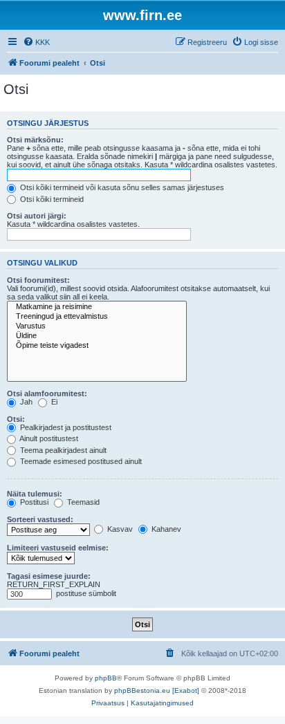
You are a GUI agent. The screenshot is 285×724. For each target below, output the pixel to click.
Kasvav (119, 529)
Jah (25, 402)
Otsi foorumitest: (38, 280)
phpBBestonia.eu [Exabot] (156, 690)
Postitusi (33, 502)
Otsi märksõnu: (35, 140)
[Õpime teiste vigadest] (96, 346)
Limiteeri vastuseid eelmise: (58, 548)
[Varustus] (96, 326)
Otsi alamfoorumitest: (47, 393)
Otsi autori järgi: (36, 216)
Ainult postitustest (48, 438)
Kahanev (165, 529)
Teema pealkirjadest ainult (62, 450)
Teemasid (82, 502)
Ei (53, 402)
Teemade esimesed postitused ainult (80, 461)
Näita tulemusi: (34, 494)
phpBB (106, 678)
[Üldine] (96, 336)
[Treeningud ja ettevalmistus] (96, 317)
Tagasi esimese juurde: (49, 576)
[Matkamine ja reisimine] (96, 307)
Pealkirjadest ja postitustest (64, 427)
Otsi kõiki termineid (51, 199)
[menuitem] (36, 42)
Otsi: (16, 419)
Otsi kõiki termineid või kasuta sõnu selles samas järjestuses (121, 187)
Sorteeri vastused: (40, 519)
